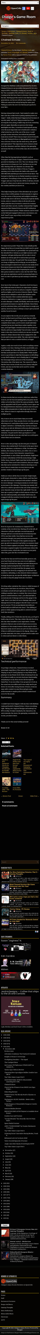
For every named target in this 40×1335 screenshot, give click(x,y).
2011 (4, 1212)
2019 (4, 1189)
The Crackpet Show (11, 1062)
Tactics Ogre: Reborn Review (14, 1070)
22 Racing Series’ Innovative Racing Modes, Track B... (21, 1134)
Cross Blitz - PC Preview (17, 789)
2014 (4, 1204)
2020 (5, 1186)
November (8, 1150)
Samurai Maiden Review (12, 1108)
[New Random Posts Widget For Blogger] (37, 931)
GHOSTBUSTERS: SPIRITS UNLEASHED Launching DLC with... (18, 1081)
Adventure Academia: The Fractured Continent (20, 1054)
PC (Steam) (23, 33)
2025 (4, 1038)
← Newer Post (6, 796)
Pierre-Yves (7, 55)
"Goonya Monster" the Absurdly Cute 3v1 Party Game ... (19, 1119)
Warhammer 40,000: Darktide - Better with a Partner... (19, 1100)
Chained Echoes (21, 31)
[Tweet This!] (8, 738)
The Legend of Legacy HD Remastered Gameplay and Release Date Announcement (27, 767)
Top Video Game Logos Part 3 (14, 1146)
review (30, 33)
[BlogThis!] (5, 742)
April (6, 1171)
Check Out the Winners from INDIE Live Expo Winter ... (19, 1088)
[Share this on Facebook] (6, 738)
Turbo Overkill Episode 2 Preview (15, 1141)
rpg (35, 33)
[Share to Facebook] (9, 742)
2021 (4, 1183)
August (7, 1159)
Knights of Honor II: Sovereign (14, 1057)
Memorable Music (7, 1314)
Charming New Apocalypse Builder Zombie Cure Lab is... (20, 1073)
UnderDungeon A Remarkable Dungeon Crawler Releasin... (20, 1105)
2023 (4, 1044)
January (7, 1179)
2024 (5, 1041)
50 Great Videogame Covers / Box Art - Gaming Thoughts (24, 1230)
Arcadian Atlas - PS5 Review (5, 789)
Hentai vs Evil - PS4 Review (20, 1241)
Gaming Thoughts (7, 1307)
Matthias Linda (13, 33)
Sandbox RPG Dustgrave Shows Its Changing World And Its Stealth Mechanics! (6, 766)
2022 (4, 1047)
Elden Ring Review (10, 1092)
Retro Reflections (7, 1311)
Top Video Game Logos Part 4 (14, 1131)
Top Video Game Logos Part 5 (14, 1077)
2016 (4, 1198)
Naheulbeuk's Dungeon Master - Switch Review (22, 1253)
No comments (21, 43)
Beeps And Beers (7, 1304)
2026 (5, 1035)
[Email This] (3, 742)
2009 (5, 1218)
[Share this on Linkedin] (13, 738)
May (6, 1168)
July (6, 1162)
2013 (4, 1206)
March (7, 1173)
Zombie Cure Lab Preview (13, 1116)
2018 (4, 1192)
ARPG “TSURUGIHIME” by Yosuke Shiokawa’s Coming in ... (20, 1127)
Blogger (20, 1330)
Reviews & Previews (8, 1301)
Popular (5, 1225)
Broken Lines (9, 1051)
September (9, 1156)
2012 (4, 1209)
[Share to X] (7, 742)
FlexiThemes (10, 1332)
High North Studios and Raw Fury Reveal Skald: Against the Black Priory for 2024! (17, 766)
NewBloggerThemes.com (32, 1332)
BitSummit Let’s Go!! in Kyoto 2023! (15, 1138)
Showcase (4, 1317)
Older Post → (34, 796)
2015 (4, 1201)
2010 (4, 1215)
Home (4, 31)
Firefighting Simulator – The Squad (16, 1059)
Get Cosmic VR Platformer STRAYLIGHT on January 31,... (19, 1066)
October (7, 1153)
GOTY (3, 1320)
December (8, 1049)
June (6, 1165)
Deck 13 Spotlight (13, 52)
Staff (2, 1298)
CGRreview (11, 31)
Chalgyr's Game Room (21, 1328)
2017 (4, 1195)
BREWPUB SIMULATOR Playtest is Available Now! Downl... (21, 1112)
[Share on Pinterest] (11, 738)
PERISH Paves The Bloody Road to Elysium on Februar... (20, 1095)
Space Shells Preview (11, 1123)
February (8, 1176)
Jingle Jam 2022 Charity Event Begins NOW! (19, 1144)
